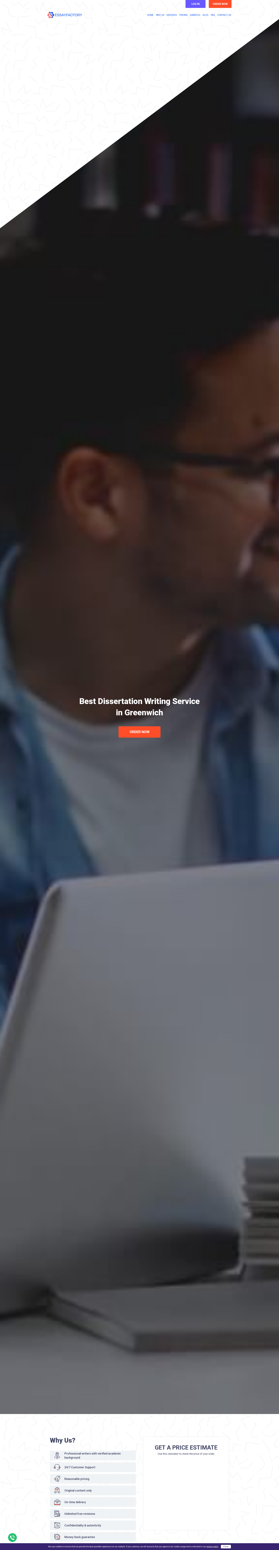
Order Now (140, 732)
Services (172, 15)
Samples (195, 15)
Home (150, 15)
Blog (205, 15)
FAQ (213, 15)
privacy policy (212, 1546)
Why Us (160, 15)
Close (225, 1546)
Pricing (183, 15)
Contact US (224, 15)
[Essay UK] (64, 15)
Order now (220, 3)
